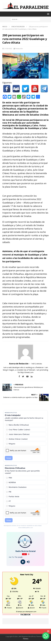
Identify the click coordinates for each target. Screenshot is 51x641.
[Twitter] (25, 88)
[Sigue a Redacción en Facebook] (19, 376)
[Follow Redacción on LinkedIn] (30, 376)
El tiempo (19, 611)
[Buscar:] (25, 19)
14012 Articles (36, 364)
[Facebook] (7, 88)
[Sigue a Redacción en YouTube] (26, 376)
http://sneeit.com (26, 372)
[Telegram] (44, 88)
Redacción (19, 48)
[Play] (23, 562)
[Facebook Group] (16, 88)
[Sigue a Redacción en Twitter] (22, 376)
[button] (45, 635)
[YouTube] (35, 88)
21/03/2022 (8, 48)
